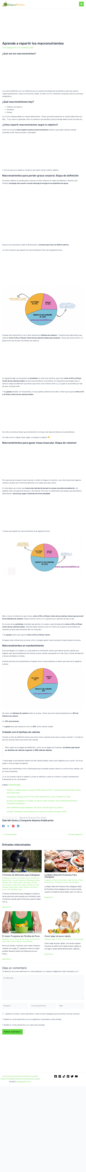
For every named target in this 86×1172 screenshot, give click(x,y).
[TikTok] (63, 1076)
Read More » (7, 907)
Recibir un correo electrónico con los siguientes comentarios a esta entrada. (33, 1019)
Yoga (20, 889)
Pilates (24, 885)
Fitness (34, 882)
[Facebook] (3, 826)
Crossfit (15, 880)
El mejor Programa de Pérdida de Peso (21, 936)
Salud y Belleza (24, 887)
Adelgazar (5, 878)
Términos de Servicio (23, 1079)
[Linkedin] (18, 826)
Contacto (36, 1079)
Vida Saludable (12, 889)
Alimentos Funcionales (17, 878)
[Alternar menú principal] (81, 4)
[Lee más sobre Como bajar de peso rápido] (64, 922)
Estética (5, 882)
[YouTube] (76, 1076)
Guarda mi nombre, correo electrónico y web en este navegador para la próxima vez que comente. (42, 1014)
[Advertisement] (43, 24)
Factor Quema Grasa (16, 882)
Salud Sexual (14, 887)
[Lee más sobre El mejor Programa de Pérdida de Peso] (22, 922)
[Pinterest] (13, 826)
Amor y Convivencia (32, 878)
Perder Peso (17, 885)
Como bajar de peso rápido (57, 936)
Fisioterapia (27, 882)
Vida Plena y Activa (61, 882)
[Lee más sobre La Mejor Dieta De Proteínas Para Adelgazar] (64, 861)
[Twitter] (8, 826)
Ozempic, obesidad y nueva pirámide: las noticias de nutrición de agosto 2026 (36, 812)
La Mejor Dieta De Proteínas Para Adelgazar (60, 876)
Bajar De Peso (7, 880)
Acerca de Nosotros (15, 1076)
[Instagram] (59, 1076)
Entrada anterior (9, 834)
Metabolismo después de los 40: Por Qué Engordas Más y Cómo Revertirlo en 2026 (38, 797)
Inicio (4, 1076)
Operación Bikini (14, 785)
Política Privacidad (7, 1079)
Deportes (22, 880)
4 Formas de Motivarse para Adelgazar (21, 875)
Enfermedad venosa (33, 880)
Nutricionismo (7, 885)
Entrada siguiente (76, 834)
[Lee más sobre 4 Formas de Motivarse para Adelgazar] (22, 861)
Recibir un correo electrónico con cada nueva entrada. (24, 1025)
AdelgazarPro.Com (24, 1082)
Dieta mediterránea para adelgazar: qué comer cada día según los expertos (35, 808)
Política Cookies (31, 1076)
